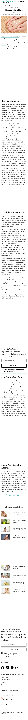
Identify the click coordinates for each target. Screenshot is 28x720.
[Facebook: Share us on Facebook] (6, 495)
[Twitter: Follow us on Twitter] (7, 667)
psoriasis (19, 138)
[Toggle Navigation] (25, 2)
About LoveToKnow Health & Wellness (12, 674)
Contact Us (4, 685)
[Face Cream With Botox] (5, 575)
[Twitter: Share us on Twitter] (10, 495)
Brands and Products (18, 5)
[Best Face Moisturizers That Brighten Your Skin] (5, 537)
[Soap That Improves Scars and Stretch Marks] (5, 583)
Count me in (14, 366)
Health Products (14, 7)
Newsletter (4, 677)
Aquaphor (4, 155)
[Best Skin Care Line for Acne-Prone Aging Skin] (5, 591)
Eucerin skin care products (10, 37)
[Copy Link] (21, 495)
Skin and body (8, 5)
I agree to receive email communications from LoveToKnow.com (14, 370)
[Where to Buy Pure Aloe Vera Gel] (5, 521)
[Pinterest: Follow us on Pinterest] (12, 667)
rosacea (7, 222)
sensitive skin (13, 399)
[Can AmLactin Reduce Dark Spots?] (5, 514)
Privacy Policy (5, 707)
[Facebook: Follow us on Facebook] (3, 667)
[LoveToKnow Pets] (13, 698)
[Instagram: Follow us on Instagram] (17, 667)
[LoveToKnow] (13, 694)
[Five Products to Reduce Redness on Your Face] (5, 529)
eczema (3, 45)
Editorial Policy (5, 679)
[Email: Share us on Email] (18, 495)
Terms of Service (5, 709)
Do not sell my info (6, 704)
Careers (3, 682)
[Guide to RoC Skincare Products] (5, 568)
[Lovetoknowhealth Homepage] (7, 2)
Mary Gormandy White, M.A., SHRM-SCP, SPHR (14, 14)
